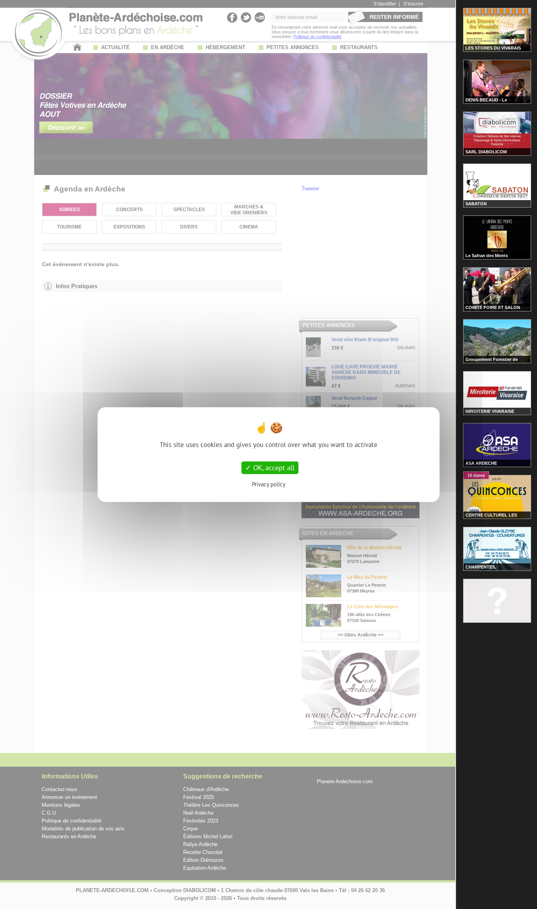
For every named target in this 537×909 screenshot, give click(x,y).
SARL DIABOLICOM (486, 151)
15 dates (476, 475)
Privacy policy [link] (268, 484)
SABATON (476, 203)
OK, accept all (272, 467)
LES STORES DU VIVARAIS (493, 48)
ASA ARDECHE (481, 463)
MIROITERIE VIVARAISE (489, 411)
